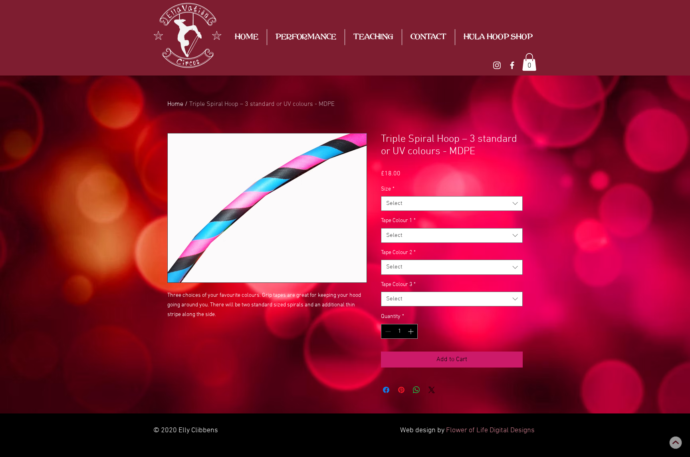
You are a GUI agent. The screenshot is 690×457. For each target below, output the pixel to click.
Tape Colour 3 (398, 284)
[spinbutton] (399, 331)
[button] (529, 62)
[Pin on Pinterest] (401, 390)
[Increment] (411, 331)
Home (175, 104)
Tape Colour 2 (398, 252)
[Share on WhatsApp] (416, 390)
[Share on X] (431, 390)
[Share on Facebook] (386, 390)
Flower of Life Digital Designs (490, 430)
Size (388, 189)
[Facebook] (512, 65)
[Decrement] (387, 331)
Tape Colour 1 (398, 220)
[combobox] (452, 203)
